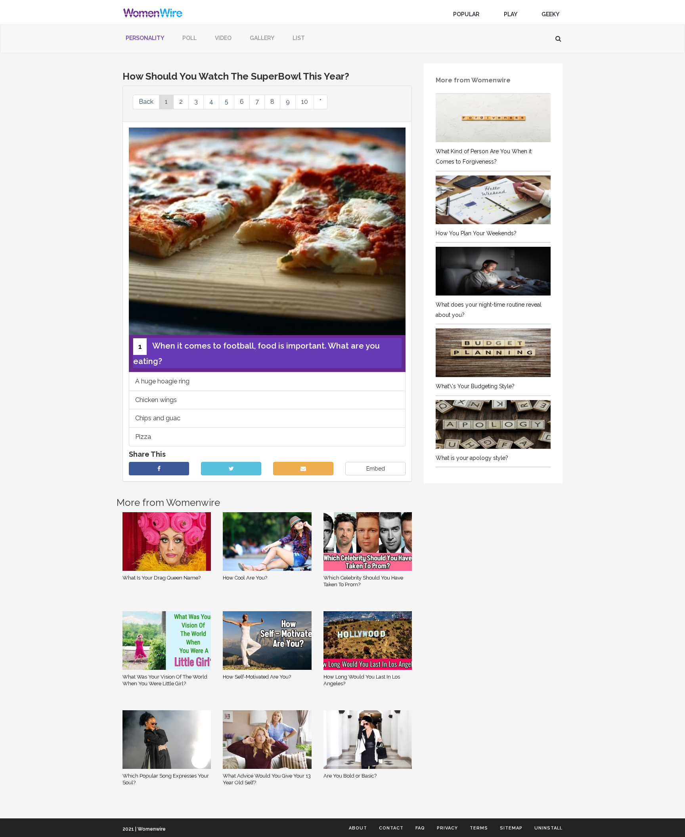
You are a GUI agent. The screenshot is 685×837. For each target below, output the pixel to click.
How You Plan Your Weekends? (476, 233)
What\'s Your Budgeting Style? (475, 386)
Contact (391, 828)
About (358, 828)
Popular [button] (466, 14)
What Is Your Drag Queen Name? (161, 578)
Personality (145, 38)
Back (146, 101)
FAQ (420, 828)
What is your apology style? (472, 458)
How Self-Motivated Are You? (257, 677)
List (299, 38)
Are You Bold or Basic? (350, 776)
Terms (479, 828)
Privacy (447, 828)
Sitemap (511, 828)
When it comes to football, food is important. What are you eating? (256, 353)
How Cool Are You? (245, 578)
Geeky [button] (550, 14)
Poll (189, 38)
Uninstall (548, 828)
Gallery (262, 38)
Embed (375, 468)
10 (304, 101)
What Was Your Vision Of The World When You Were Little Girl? (164, 680)
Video (223, 38)
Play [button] (511, 14)
